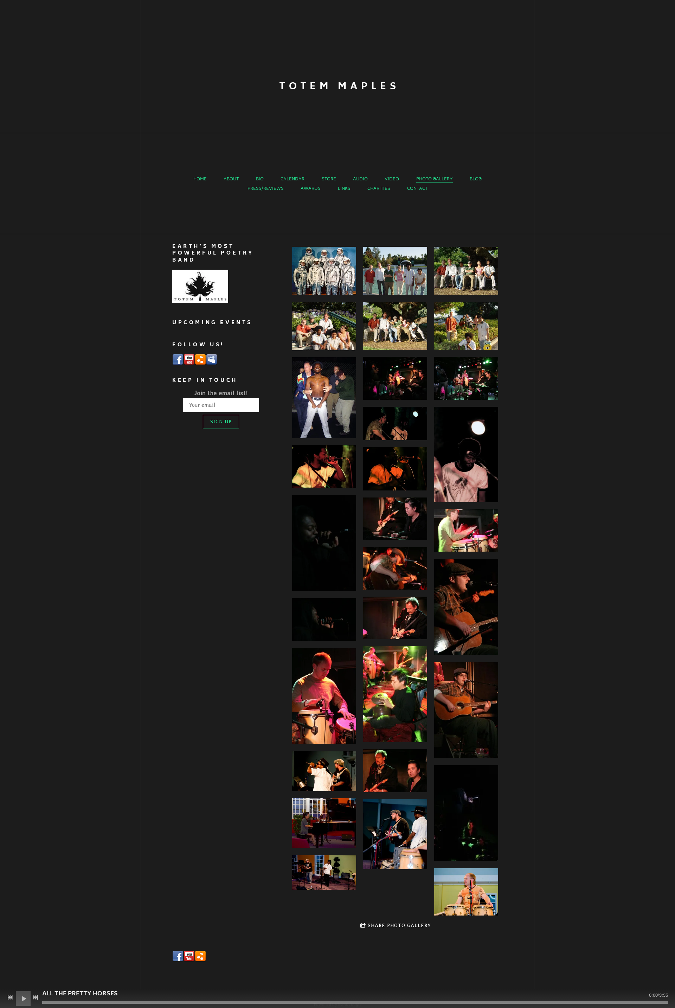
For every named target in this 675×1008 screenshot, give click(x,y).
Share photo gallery (399, 925)
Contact (417, 189)
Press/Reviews (266, 189)
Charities (378, 189)
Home (200, 179)
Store (329, 179)
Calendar (292, 179)
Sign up (221, 421)
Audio (360, 179)
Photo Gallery (434, 179)
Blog (476, 179)
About (231, 179)
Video (392, 179)
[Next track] (35, 997)
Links (344, 189)
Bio (260, 179)
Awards (311, 189)
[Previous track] (10, 997)
